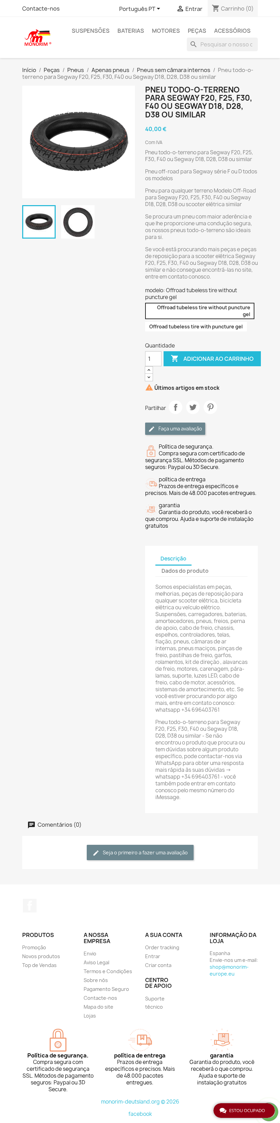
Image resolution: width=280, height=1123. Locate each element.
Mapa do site (98, 1007)
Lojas (90, 1015)
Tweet (193, 407)
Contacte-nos (41, 8)
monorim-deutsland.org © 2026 (140, 1101)
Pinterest (210, 407)
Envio (90, 953)
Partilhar (175, 407)
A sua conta (163, 935)
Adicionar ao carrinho (212, 358)
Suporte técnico (155, 1002)
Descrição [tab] (173, 558)
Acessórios (232, 30)
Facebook (30, 905)
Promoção (34, 947)
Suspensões (91, 30)
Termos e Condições (108, 971)
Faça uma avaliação (179, 428)
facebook (140, 1114)
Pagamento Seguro (106, 989)
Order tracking (162, 947)
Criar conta (158, 965)
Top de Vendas (39, 965)
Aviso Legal (96, 962)
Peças (197, 30)
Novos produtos (41, 956)
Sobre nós (96, 980)
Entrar (152, 956)
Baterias (130, 30)
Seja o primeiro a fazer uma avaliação (145, 852)
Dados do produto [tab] (185, 570)
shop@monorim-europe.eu (229, 970)
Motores (166, 30)
